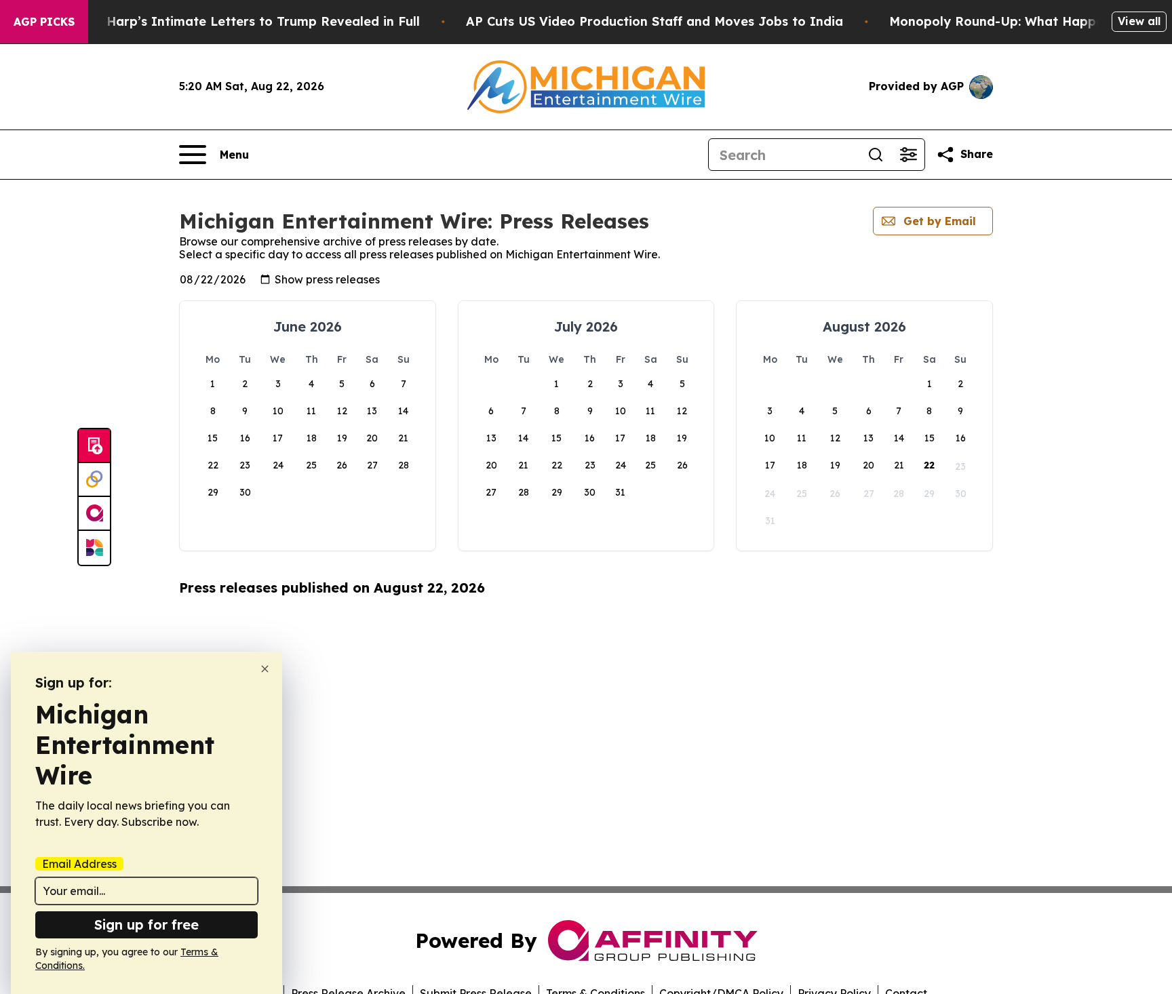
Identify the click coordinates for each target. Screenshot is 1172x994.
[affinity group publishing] (94, 514)
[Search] (875, 154)
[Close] (264, 668)
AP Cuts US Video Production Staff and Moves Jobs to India (654, 21)
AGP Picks (44, 21)
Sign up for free (146, 924)
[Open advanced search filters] (908, 154)
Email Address (79, 864)
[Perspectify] (94, 480)
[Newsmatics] (94, 548)
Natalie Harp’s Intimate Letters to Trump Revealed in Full (238, 21)
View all (1139, 21)
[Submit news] (94, 446)
